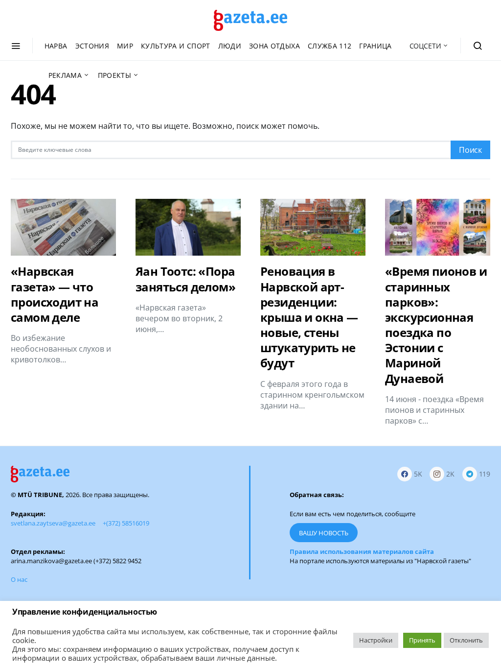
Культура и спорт (175, 45)
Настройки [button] (375, 640)
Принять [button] (422, 640)
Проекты (114, 75)
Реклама (65, 75)
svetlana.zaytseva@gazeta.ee (53, 523)
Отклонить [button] (466, 640)
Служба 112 (330, 45)
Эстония (92, 45)
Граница (375, 45)
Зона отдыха (274, 45)
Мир (125, 45)
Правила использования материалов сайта (362, 551)
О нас (19, 579)
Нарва (56, 45)
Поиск (470, 149)
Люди (229, 45)
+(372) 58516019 (126, 523)
